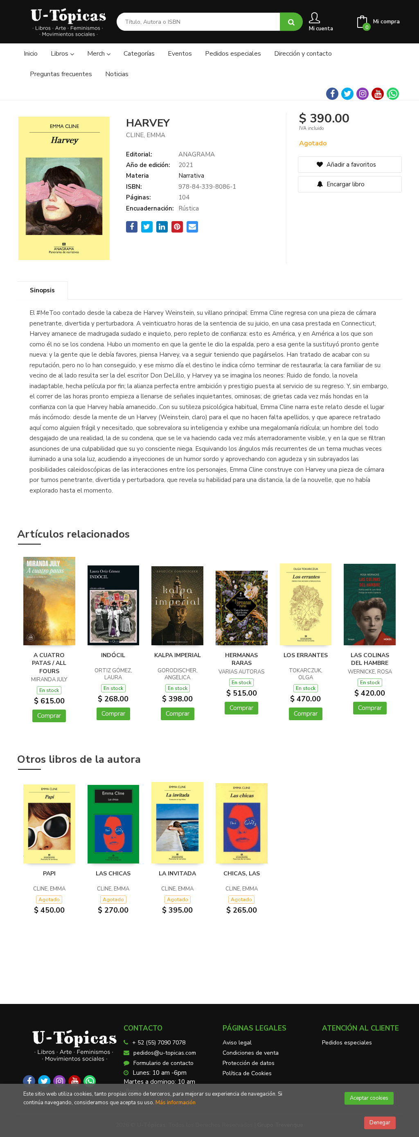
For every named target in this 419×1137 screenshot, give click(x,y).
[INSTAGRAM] (362, 94)
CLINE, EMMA (145, 135)
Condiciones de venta (251, 1053)
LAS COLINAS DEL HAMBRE (370, 659)
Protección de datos (249, 1063)
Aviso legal (237, 1043)
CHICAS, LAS (241, 873)
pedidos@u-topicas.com (164, 1053)
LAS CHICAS (113, 873)
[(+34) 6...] (393, 94)
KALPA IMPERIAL (177, 655)
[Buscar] (291, 22)
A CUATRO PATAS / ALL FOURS (49, 663)
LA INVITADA (177, 873)
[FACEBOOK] (332, 94)
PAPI (49, 873)
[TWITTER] (347, 94)
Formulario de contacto (163, 1063)
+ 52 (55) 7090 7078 (158, 1043)
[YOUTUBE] (378, 94)
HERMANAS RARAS (241, 659)
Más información (175, 1102)
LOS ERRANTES (306, 655)
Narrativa (191, 176)
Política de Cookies (247, 1073)
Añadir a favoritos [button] (350, 164)
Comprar (49, 716)
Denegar (379, 1122)
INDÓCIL (113, 655)
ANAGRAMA (196, 154)
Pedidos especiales (347, 1043)
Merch (96, 53)
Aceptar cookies (369, 1098)
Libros (60, 53)
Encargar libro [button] (345, 184)
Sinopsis (42, 290)
